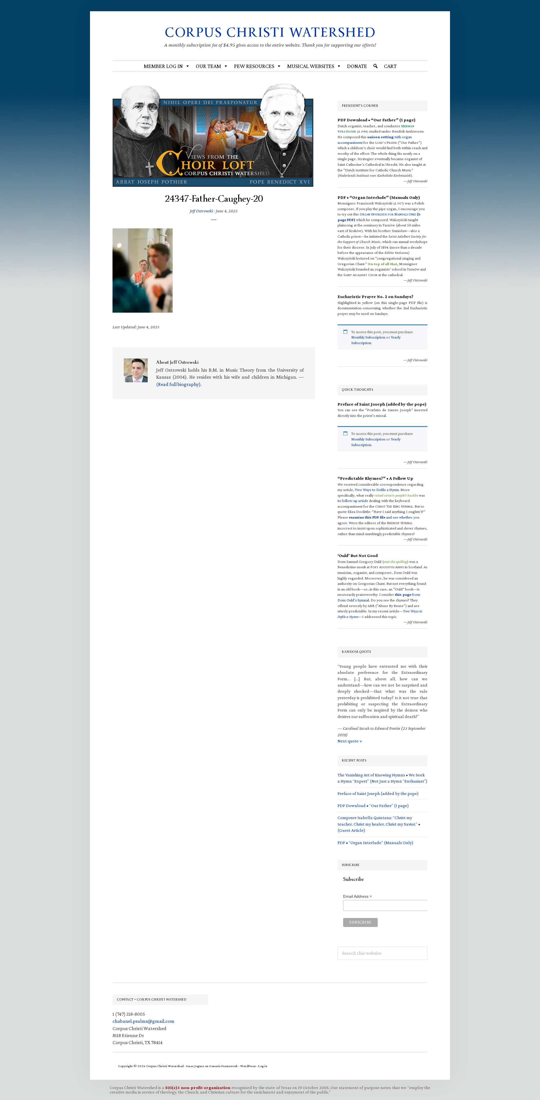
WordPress (248, 1066)
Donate (357, 66)
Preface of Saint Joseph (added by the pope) (378, 793)
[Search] (375, 66)
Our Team (208, 66)
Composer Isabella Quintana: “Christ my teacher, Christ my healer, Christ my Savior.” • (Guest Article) (379, 824)
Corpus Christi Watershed (270, 32)
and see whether (381, 517)
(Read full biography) (178, 384)
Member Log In (163, 66)
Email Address (357, 896)
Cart (390, 66)
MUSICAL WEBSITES (310, 66)
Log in (262, 1066)
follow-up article (355, 500)
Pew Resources (254, 66)
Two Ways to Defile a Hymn (377, 489)
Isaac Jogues (195, 1066)
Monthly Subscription (368, 337)
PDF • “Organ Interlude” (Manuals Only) (375, 842)
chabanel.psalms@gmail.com (143, 1021)
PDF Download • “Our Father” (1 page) (373, 805)
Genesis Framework (223, 1066)
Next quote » (350, 740)
